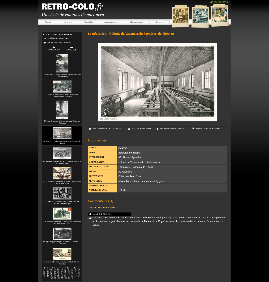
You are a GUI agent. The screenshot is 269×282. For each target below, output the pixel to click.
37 (48, 274)
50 (55, 276)
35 (79, 272)
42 (65, 274)
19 (62, 270)
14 (44, 270)
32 (69, 272)
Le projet (68, 22)
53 (65, 276)
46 (79, 274)
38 (51, 274)
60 (59, 278)
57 (79, 276)
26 (48, 272)
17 (55, 270)
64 (73, 278)
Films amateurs (136, 22)
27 (51, 272)
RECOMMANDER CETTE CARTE (107, 128)
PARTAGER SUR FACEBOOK (172, 128)
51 (58, 276)
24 (79, 270)
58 (52, 278)
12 (75, 268)
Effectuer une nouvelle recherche (58, 42)
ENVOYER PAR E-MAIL (142, 128)
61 (62, 278)
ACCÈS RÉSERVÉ (221, 2)
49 (51, 276)
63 (69, 278)
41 (62, 274)
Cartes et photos (111, 22)
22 (72, 270)
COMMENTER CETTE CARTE (207, 128)
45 (75, 274)
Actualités (88, 22)
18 (58, 270)
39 (55, 274)
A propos (159, 22)
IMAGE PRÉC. (54, 50)
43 (69, 274)
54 (69, 276)
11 (71, 268)
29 (58, 272)
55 (72, 276)
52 (62, 276)
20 (65, 270)
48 (48, 276)
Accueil (48, 22)
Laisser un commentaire (101, 207)
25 (44, 272)
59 (55, 278)
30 (62, 272)
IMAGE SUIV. (71, 50)
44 (72, 274)
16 (51, 270)
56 (75, 276)
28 (55, 272)
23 (75, 270)
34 (75, 272)
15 (48, 270)
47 (44, 276)
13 (78, 268)
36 (44, 274)
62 (66, 278)
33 (72, 272)
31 (65, 272)
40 (58, 274)
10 (68, 268)
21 (69, 270)
